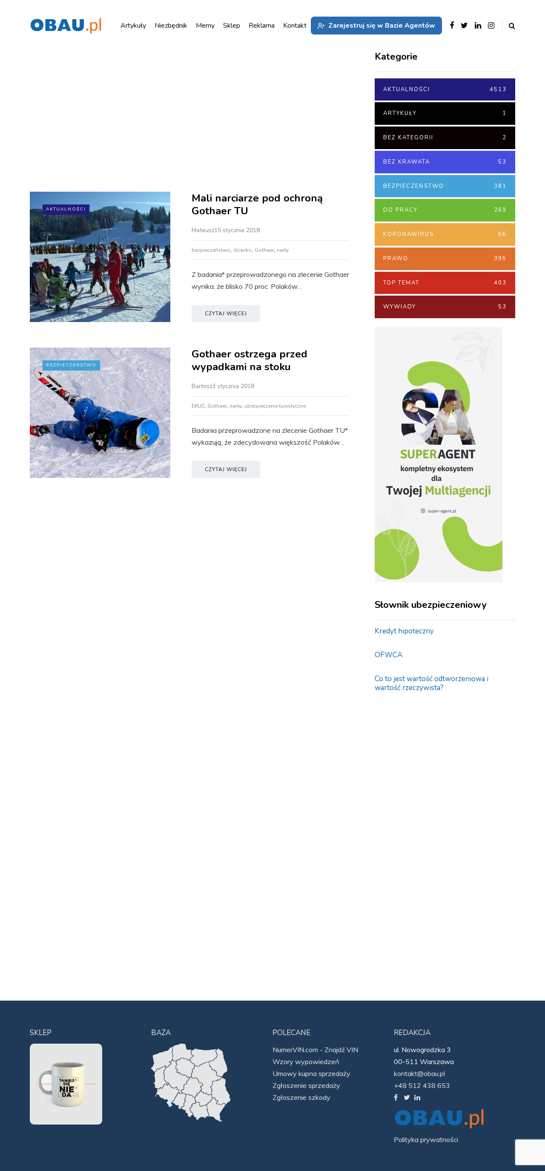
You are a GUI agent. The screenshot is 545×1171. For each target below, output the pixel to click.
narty (283, 250)
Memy (205, 25)
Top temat (445, 283)
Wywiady (445, 307)
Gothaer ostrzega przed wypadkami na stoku (249, 360)
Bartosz (202, 386)
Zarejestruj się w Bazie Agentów (381, 25)
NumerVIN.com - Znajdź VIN (315, 1049)
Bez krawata (445, 162)
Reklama (262, 25)
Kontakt (295, 25)
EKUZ (198, 406)
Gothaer (264, 250)
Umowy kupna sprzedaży (311, 1073)
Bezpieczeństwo (71, 365)
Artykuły (445, 113)
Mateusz (203, 230)
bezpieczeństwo (211, 250)
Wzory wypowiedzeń (305, 1061)
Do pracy (445, 210)
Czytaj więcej (226, 313)
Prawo (445, 258)
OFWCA (388, 655)
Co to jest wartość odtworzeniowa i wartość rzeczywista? (431, 683)
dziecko (242, 250)
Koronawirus (445, 234)
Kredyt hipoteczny (404, 631)
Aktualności (66, 209)
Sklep (231, 25)
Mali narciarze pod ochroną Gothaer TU (257, 204)
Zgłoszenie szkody (301, 1097)
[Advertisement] (189, 119)
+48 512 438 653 (422, 1085)
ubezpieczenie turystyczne (275, 406)
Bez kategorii (445, 137)
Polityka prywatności (426, 1139)
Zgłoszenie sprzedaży (306, 1085)
